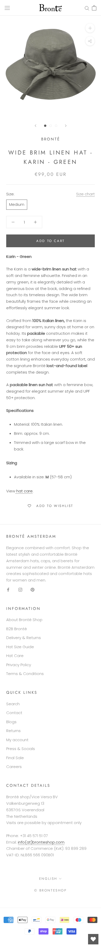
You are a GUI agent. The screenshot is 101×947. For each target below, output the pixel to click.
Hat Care (15, 655)
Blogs (11, 722)
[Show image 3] (56, 126)
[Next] (66, 126)
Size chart (85, 194)
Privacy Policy (18, 664)
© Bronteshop (50, 890)
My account (17, 739)
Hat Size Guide (20, 646)
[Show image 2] (50, 126)
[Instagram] (20, 589)
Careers (14, 766)
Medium (16, 204)
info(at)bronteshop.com (41, 842)
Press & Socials (20, 748)
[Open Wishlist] (93, 939)
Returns (13, 730)
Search (13, 704)
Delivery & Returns (23, 637)
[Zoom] (90, 28)
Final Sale (15, 757)
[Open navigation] (7, 8)
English (48, 878)
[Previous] (35, 126)
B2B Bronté (16, 629)
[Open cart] (94, 7)
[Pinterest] (32, 589)
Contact (14, 712)
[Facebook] (8, 589)
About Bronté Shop (24, 619)
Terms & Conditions (25, 673)
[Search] (87, 7)
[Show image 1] (45, 126)
